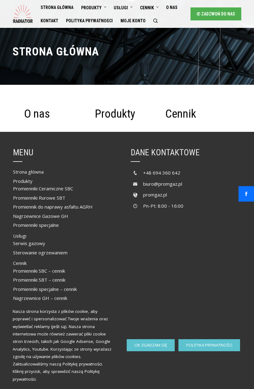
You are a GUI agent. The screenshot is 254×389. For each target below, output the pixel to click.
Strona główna (57, 7)
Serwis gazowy (29, 243)
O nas (171, 7)
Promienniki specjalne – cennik (45, 289)
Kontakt (49, 20)
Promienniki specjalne (36, 225)
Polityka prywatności (209, 345)
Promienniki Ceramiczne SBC (43, 188)
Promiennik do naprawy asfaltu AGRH (53, 207)
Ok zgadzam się (150, 345)
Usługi (121, 7)
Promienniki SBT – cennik (39, 280)
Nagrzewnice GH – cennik (40, 298)
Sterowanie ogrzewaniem (40, 252)
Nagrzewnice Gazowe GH (40, 216)
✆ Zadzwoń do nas (216, 13)
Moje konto (133, 20)
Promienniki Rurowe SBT (39, 198)
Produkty (91, 7)
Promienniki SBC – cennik (39, 271)
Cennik (147, 7)
